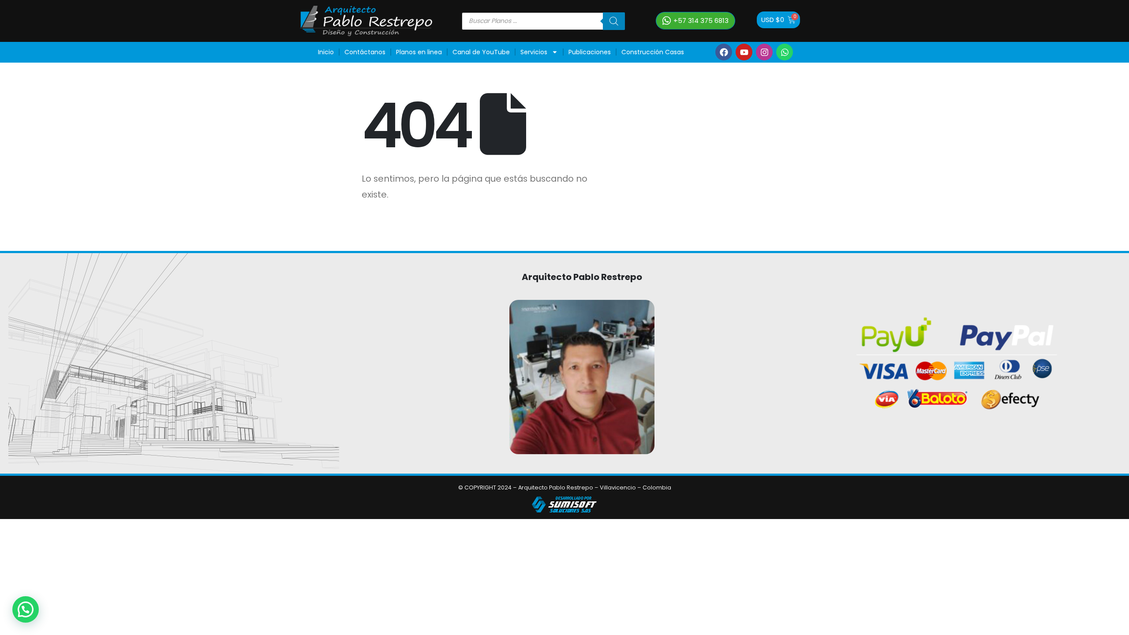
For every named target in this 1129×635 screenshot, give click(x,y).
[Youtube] (744, 52)
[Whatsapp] (784, 52)
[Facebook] (723, 52)
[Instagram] (764, 52)
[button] (25, 609)
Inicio (326, 52)
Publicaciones (589, 52)
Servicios (533, 52)
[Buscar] (614, 21)
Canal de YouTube (481, 52)
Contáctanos (364, 52)
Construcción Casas (652, 52)
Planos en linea (419, 52)
